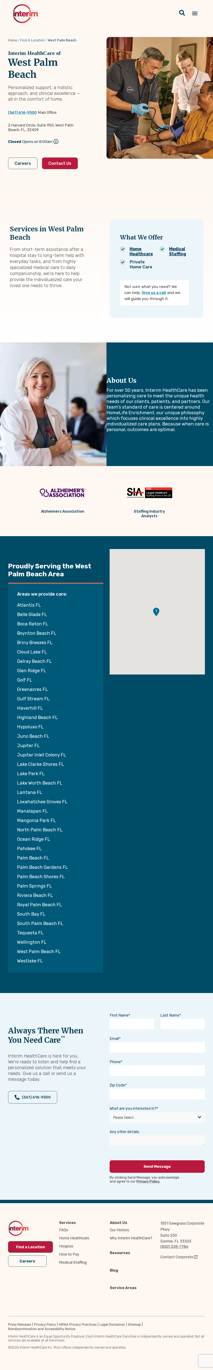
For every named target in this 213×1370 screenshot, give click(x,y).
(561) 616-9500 (22, 112)
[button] (156, 612)
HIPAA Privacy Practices (78, 1325)
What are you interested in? (133, 1108)
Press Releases (19, 1325)
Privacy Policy (45, 1325)
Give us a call (154, 292)
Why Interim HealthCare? (131, 1238)
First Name (119, 1015)
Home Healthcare (141, 251)
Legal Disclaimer (112, 1325)
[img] (25, 14)
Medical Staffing (177, 251)
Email (114, 1038)
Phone (115, 1062)
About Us (118, 1222)
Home (12, 40)
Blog (114, 1270)
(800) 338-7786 (174, 1246)
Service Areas (123, 1288)
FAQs (63, 1230)
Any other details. (125, 1131)
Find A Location (32, 40)
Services (67, 1222)
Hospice (66, 1246)
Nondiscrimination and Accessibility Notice (41, 1329)
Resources (120, 1253)
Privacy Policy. (148, 1181)
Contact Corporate (176, 1257)
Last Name (169, 1015)
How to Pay (69, 1254)
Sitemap (134, 1325)
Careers (23, 163)
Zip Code (117, 1085)
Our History (119, 1230)
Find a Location (30, 1247)
